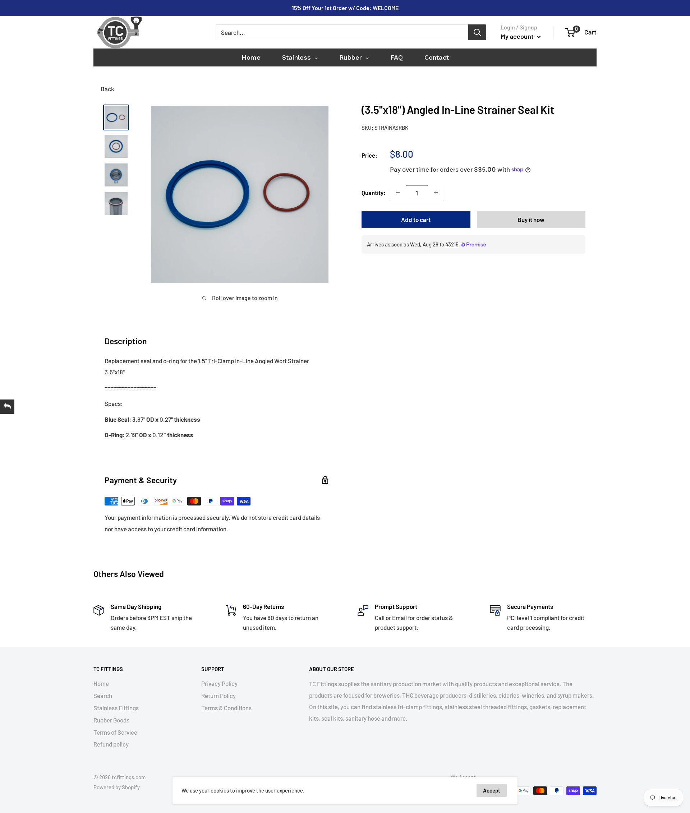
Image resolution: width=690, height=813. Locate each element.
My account (518, 36)
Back (107, 88)
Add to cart (416, 219)
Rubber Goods (111, 720)
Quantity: (374, 192)
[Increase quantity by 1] (435, 192)
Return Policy (218, 695)
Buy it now (531, 219)
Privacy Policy (219, 683)
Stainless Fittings (116, 707)
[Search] (477, 32)
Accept (491, 790)
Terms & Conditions (226, 707)
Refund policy (111, 744)
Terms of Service (115, 732)
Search (102, 695)
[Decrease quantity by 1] (397, 192)
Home (101, 683)
